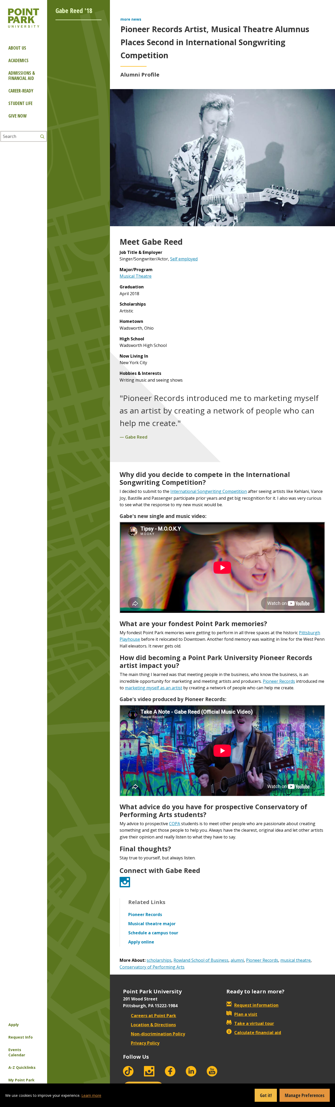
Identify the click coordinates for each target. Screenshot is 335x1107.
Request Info (20, 1037)
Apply (13, 1024)
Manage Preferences (305, 1095)
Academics (18, 60)
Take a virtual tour (254, 1023)
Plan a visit (245, 1014)
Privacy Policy (145, 1043)
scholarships (159, 960)
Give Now (17, 116)
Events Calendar (16, 1052)
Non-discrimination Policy (158, 1034)
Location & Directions (153, 1025)
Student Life (20, 103)
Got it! (266, 1095)
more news (130, 19)
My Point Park (21, 1079)
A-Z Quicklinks (22, 1067)
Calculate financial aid (257, 1032)
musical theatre (295, 960)
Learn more (91, 1095)
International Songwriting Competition (208, 491)
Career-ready (20, 91)
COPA (174, 823)
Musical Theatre (136, 276)
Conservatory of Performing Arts (152, 967)
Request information (256, 1005)
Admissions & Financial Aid (21, 75)
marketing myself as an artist (153, 688)
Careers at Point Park (153, 1015)
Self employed (184, 259)
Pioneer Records (279, 681)
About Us (17, 48)
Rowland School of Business (201, 960)
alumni (237, 960)
